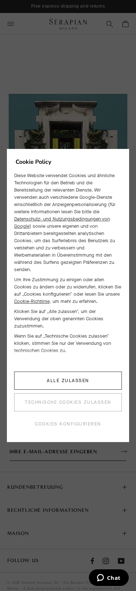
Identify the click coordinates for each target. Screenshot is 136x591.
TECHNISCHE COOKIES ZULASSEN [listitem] (68, 402)
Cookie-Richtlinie (32, 301)
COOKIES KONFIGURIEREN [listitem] (68, 424)
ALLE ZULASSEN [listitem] (68, 380)
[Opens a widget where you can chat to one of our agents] (108, 578)
